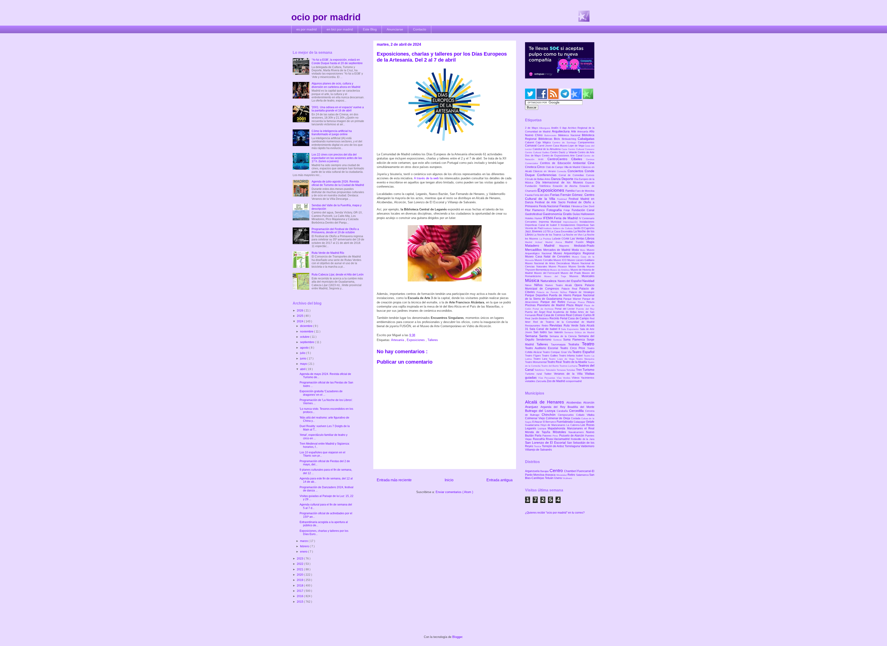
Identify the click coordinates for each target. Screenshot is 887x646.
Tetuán (549, 478)
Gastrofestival (534, 214)
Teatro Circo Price (573, 348)
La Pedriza (545, 238)
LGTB (546, 231)
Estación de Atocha (566, 186)
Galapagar (580, 421)
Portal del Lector (565, 308)
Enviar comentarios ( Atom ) (454, 492)
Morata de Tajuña (539, 432)
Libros (589, 238)
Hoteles (530, 218)
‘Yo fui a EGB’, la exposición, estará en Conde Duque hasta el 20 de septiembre (337, 61)
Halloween (587, 214)
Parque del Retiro (554, 302)
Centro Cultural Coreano (581, 149)
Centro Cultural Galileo (537, 152)
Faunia (529, 195)
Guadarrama (533, 425)
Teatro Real (554, 362)
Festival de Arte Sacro (551, 202)
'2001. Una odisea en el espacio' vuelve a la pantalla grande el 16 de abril (338, 109)
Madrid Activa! (535, 242)
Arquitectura (561, 131)
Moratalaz (562, 475)
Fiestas (565, 206)
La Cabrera (573, 425)
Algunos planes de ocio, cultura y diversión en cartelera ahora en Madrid (336, 85)
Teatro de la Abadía (575, 362)
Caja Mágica (544, 142)
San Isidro (540, 332)
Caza (565, 149)
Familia (570, 190)
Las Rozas (587, 425)
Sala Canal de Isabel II (545, 329)
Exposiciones (416, 340)
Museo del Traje (556, 276)
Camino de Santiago (565, 142)
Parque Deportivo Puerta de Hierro (548, 295)
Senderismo (544, 339)
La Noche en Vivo (572, 234)
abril (303, 369)
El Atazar (537, 421)
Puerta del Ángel (536, 312)
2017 (300, 590)
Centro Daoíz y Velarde (564, 152)
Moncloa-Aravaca (544, 474)
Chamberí (570, 471)
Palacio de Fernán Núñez (553, 292)
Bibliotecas (546, 139)
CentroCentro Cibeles (566, 159)
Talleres (433, 340)
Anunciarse (395, 29)
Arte (574, 131)
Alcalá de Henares (545, 402)
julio (303, 353)
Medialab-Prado (584, 245)
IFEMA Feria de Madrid (561, 218)
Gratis (568, 214)
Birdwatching (570, 139)
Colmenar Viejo (535, 418)
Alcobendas (574, 402)
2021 (300, 569)
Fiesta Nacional (549, 206)
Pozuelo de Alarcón (572, 435)
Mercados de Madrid (557, 249)
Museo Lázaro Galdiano (580, 260)
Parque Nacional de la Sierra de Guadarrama (559, 297)
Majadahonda (557, 428)
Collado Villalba (585, 414)
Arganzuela (532, 471)
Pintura (590, 302)
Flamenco (539, 210)
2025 (300, 315)
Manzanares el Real (580, 428)
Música (533, 280)
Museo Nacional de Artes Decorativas (548, 263)
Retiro (546, 325)
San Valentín (556, 332)
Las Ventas (578, 238)
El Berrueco (550, 421)
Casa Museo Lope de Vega (569, 145)
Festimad (563, 199)
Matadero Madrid (542, 245)
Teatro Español (583, 352)
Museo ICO (560, 260)
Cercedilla (577, 411)
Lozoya (543, 428)
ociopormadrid (574, 381)
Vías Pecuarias (547, 378)
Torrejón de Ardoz (553, 446)
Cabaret (530, 142)
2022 (300, 563)
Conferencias (548, 175)
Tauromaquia (559, 344)
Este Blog (370, 29)
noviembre (307, 331)
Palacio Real (570, 288)
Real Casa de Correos (551, 315)
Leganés (531, 428)
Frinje (567, 210)
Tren (579, 369)
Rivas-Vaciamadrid (558, 439)
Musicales (588, 276)
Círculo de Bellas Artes (538, 179)
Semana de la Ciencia (564, 336)
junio (303, 358)
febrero (305, 546)
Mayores (566, 245)
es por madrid (306, 29)
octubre (305, 336)
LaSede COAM (561, 238)
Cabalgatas (586, 139)
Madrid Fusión (575, 242)
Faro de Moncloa (584, 190)
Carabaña (563, 411)
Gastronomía (553, 214)
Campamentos (586, 142)
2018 (300, 585)
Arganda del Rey (554, 407)
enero (304, 551)
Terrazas (561, 370)
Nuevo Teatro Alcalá (559, 285)
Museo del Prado (571, 273)
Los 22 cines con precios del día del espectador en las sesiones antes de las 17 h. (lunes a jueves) (337, 158)
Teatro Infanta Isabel (571, 355)
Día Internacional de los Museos (561, 182)
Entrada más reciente (394, 480)
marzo (304, 541)
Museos (575, 276)
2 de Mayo (532, 127)
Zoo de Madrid (556, 381)
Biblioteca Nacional (570, 135)
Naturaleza (549, 281)
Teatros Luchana (568, 366)
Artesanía (398, 340)
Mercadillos (534, 249)
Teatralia (575, 344)
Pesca (582, 302)
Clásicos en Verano (545, 171)
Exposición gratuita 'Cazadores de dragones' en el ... (321, 393)
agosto (304, 347)
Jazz (528, 231)
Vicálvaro (567, 478)
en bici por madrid (340, 29)
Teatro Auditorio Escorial (542, 348)
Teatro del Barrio (550, 366)
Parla (538, 435)
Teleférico (540, 370)
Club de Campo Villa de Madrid (563, 167)
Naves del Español (570, 281)
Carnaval (531, 145)
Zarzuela (541, 381)
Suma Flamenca (575, 339)
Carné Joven (545, 145)
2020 (300, 574)
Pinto (556, 435)
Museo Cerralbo (544, 260)
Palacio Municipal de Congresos (559, 287)
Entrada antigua (499, 480)
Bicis (558, 139)
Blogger (457, 637)
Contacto (419, 29)
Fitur (528, 210)
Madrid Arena (555, 242)
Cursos (590, 175)
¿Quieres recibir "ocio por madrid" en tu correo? (555, 512)
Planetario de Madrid (551, 305)
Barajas (545, 471)
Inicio (449, 480)
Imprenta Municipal (551, 221)
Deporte (568, 179)
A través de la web (426, 178)
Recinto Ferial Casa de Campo (570, 318)
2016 (300, 596)
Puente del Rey (585, 309)
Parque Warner (572, 298)
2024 (300, 321)
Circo (541, 167)
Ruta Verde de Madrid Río (328, 252)
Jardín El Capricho (583, 228)
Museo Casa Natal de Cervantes (548, 256)
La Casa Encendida (561, 231)
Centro (557, 470)
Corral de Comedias (572, 175)
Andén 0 (556, 127)
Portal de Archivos (544, 309)
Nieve (529, 285)
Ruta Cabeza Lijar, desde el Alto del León (338, 274)
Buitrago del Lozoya (541, 411)
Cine (591, 163)
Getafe (590, 421)
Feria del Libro (541, 195)
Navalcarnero (577, 432)
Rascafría (539, 439)
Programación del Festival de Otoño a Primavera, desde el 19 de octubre (335, 230)
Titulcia (538, 446)
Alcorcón (588, 402)
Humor (539, 218)
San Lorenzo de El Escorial (546, 442)
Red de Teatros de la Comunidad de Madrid (563, 321)
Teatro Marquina (585, 359)
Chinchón (550, 414)
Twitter (549, 373)
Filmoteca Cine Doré (582, 206)
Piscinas (531, 305)
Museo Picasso (558, 266)
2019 (300, 580)
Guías (577, 214)
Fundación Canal (583, 210)
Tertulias (571, 370)
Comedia (562, 171)
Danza (556, 179)
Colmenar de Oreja (558, 418)
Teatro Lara (541, 358)
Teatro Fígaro (533, 355)
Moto (583, 250)
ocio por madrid (326, 17)
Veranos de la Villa (569, 373)
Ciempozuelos (567, 414)
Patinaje (572, 302)
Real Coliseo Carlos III (580, 315)
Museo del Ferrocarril (547, 273)
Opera (579, 285)
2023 (300, 558)
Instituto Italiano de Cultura (558, 228)
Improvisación (571, 222)
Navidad (588, 281)
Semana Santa (537, 336)
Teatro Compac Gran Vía (557, 352)
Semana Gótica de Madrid (579, 332)
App (565, 127)
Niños (540, 285)
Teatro (588, 343)
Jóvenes (537, 231)
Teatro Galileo (550, 355)
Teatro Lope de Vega (562, 359)
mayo (304, 363)
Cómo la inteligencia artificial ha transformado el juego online (332, 132)
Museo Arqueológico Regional (573, 253)
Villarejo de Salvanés (538, 449)
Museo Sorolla (577, 266)
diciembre (306, 326)
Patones (547, 435)
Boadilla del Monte (581, 407)
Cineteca (531, 167)
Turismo (588, 369)
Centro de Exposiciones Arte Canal (562, 155)
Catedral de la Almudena (547, 149)
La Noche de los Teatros (548, 234)
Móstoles (560, 432)
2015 (300, 601)
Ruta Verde (572, 325)
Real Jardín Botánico (537, 318)
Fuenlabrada (565, 421)
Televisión (551, 370)
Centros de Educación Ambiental (564, 163)
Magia (590, 242)
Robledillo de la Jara (582, 439)
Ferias (555, 195)
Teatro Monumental (536, 362)
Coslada (576, 418)
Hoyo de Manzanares (554, 425)
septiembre (307, 342)
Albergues (545, 128)
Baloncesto (551, 135)
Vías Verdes (564, 378)
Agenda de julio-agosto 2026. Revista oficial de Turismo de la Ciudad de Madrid (338, 183)
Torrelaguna (573, 446)
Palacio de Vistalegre (581, 292)
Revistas (557, 325)
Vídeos (576, 377)
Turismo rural (534, 373)
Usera (558, 478)
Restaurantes (533, 325)
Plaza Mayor (575, 305)
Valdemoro (587, 446)
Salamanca (582, 474)
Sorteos (558, 339)
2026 (300, 310)
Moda (576, 249)
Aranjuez (533, 407)
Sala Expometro (570, 329)
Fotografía (555, 210)
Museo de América (560, 270)
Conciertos (576, 171)
